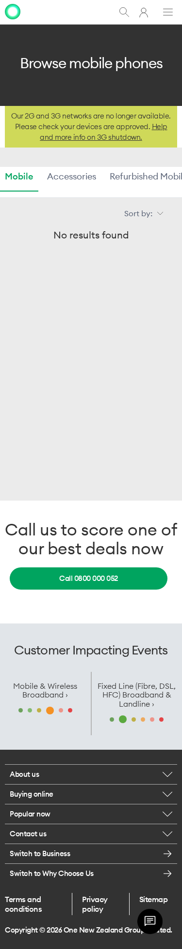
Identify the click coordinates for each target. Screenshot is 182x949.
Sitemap (153, 899)
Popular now (30, 813)
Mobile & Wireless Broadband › (45, 690)
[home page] (12, 11)
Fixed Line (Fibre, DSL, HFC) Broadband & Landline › (137, 695)
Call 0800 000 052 (88, 578)
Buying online (31, 794)
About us (24, 774)
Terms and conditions (23, 904)
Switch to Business (40, 853)
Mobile (19, 176)
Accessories (71, 176)
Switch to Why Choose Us (52, 873)
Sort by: (138, 213)
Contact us (28, 833)
